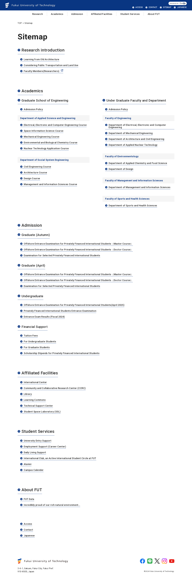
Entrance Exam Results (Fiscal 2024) (44, 317)
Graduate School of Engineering (45, 100)
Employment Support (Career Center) (45, 446)
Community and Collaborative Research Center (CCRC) (55, 388)
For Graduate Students (37, 347)
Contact (28, 530)
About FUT (154, 14)
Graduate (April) (33, 265)
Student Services (130, 14)
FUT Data (29, 499)
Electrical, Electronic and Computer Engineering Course (55, 125)
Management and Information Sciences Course (50, 184)
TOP (20, 23)
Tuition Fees (31, 335)
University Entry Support (37, 441)
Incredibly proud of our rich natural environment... (52, 505)
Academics (57, 14)
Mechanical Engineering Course (41, 137)
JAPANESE (182, 7)
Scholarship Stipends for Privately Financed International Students (62, 353)
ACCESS (139, 7)
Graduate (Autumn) (36, 235)
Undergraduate (32, 296)
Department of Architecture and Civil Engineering (136, 139)
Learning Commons (35, 400)
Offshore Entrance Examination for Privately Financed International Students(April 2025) (74, 305)
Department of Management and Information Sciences (139, 187)
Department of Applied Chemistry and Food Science (138, 163)
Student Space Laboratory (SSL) (42, 411)
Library (28, 394)
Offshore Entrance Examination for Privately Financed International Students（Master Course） (78, 244)
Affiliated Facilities (101, 14)
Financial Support (35, 327)
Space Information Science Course (43, 131)
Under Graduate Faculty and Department (136, 100)
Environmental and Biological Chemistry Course (50, 142)
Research (37, 14)
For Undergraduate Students (40, 341)
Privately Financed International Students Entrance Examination (60, 311)
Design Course (32, 178)
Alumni (27, 464)
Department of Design (121, 169)
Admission (77, 14)
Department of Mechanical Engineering (131, 133)
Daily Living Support (35, 452)
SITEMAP (167, 7)
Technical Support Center (38, 406)
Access (28, 524)
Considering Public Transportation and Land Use (51, 65)
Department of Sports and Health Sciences (133, 205)
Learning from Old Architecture (41, 59)
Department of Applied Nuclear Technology (133, 145)
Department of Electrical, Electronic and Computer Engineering (137, 126)
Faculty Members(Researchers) (41, 71)
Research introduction (43, 50)
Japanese (29, 535)
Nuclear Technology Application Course (46, 148)
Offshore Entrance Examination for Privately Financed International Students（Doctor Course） (78, 249)
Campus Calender (34, 470)
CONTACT (153, 7)
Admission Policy (33, 109)
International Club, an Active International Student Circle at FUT (60, 458)
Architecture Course (35, 172)
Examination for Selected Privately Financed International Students (62, 255)
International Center (35, 382)
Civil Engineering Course (37, 167)
